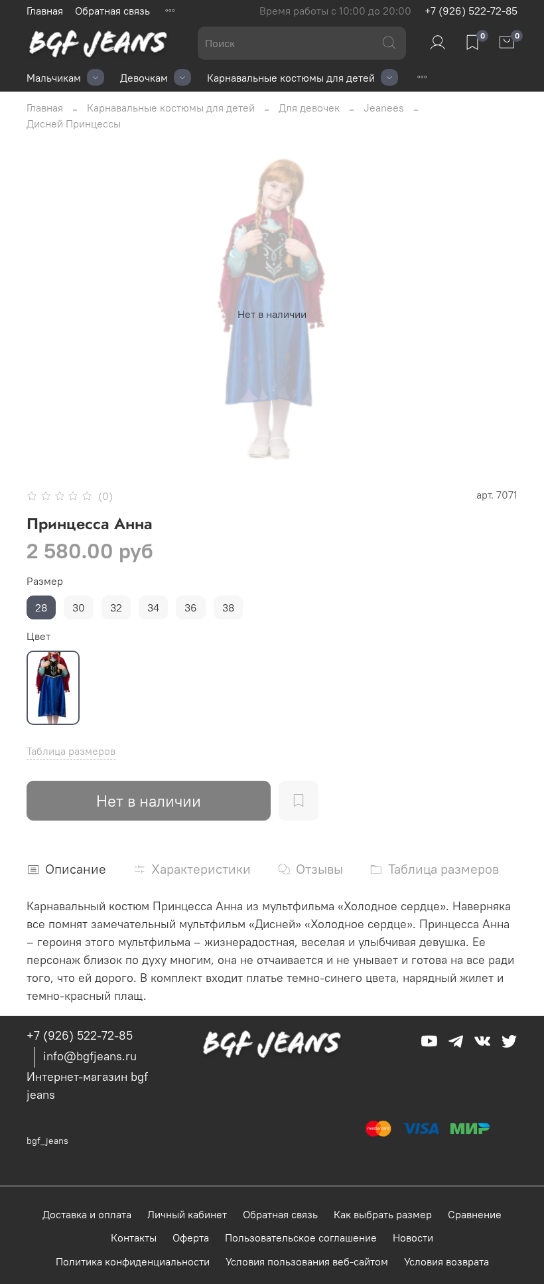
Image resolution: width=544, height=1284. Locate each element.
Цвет (38, 636)
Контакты (134, 1237)
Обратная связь (112, 10)
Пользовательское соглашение (301, 1237)
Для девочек (309, 107)
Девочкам (144, 77)
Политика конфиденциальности (133, 1261)
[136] (53, 688)
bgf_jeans (47, 1141)
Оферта (190, 1237)
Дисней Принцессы (74, 123)
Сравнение (475, 1214)
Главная (45, 10)
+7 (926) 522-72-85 (471, 10)
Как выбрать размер (383, 1214)
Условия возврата (446, 1261)
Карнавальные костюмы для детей (291, 77)
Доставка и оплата (86, 1214)
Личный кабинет (187, 1214)
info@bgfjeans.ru (90, 1056)
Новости (413, 1237)
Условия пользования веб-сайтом (307, 1261)
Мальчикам (54, 77)
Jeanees (384, 107)
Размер (45, 581)
